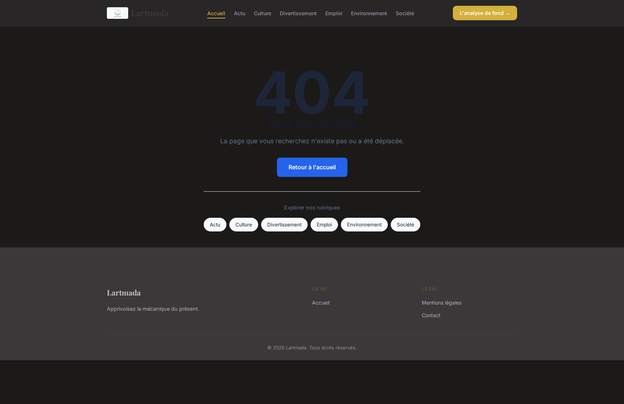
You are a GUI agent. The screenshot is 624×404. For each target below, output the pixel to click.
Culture (262, 13)
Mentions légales (442, 302)
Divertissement (298, 13)
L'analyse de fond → (485, 13)
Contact (431, 315)
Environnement (369, 13)
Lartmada (150, 12)
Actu (239, 13)
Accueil (216, 13)
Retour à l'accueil (312, 167)
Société (405, 13)
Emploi (333, 13)
